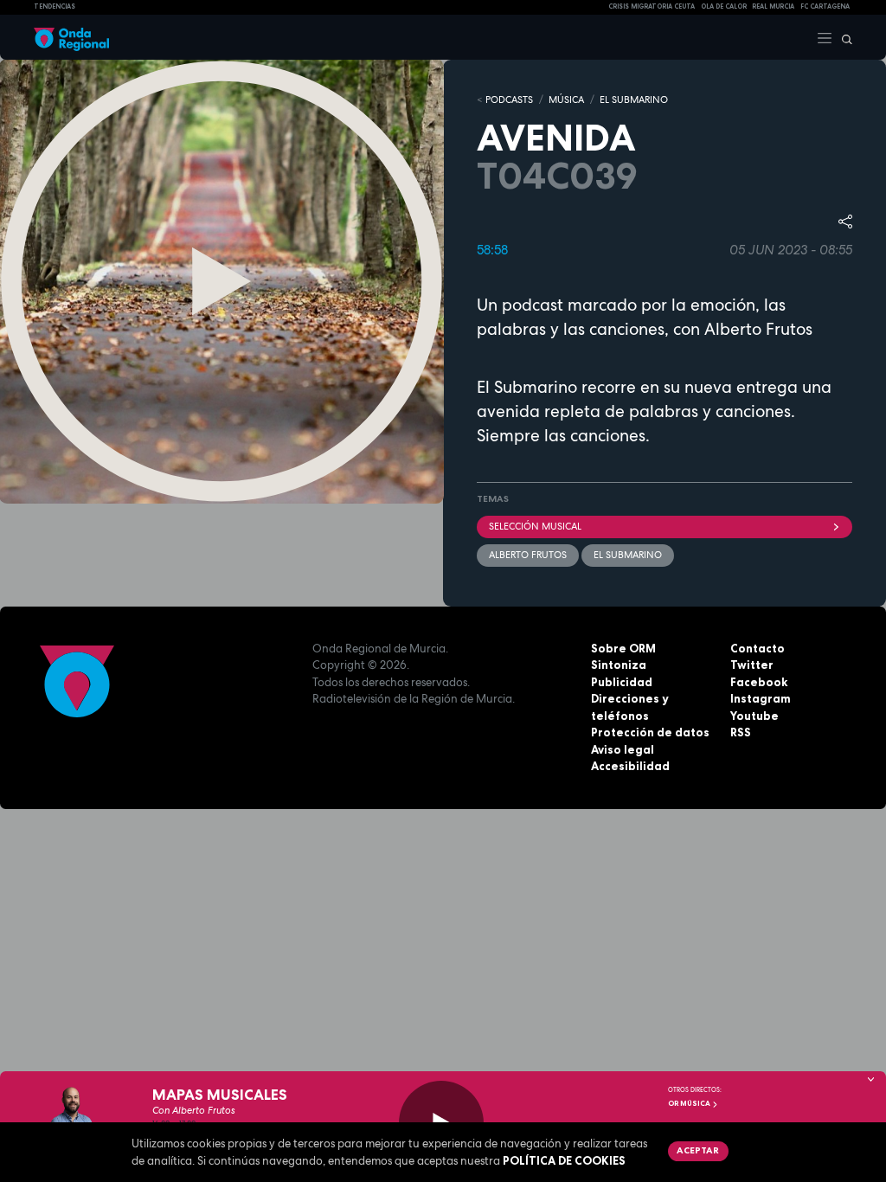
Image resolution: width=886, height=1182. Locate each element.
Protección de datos (650, 732)
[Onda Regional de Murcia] (71, 37)
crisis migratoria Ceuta (651, 6)
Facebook (758, 682)
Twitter (752, 664)
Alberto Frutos (528, 555)
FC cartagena (825, 6)
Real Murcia (773, 6)
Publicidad (621, 682)
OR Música (690, 1103)
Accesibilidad (630, 766)
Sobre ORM (623, 648)
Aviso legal (622, 749)
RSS (740, 732)
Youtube (754, 716)
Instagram (760, 698)
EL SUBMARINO (634, 99)
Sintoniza (618, 664)
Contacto (757, 648)
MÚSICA (566, 99)
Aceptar (698, 1150)
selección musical (535, 526)
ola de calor (724, 6)
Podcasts (509, 99)
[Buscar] (842, 37)
